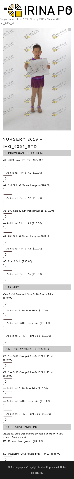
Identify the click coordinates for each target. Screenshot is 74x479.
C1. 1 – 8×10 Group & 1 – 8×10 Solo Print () (28, 358)
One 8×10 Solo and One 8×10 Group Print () (28, 296)
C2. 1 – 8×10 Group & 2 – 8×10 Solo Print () (28, 374)
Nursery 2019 (37, 19)
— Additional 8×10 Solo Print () (25, 310)
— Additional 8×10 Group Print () (26, 323)
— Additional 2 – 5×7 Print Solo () (27, 335)
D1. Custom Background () (23, 441)
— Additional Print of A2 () (22, 198)
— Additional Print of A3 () (22, 223)
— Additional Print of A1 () (22, 172)
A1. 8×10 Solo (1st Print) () (23, 159)
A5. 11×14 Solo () (17, 261)
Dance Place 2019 (18, 19)
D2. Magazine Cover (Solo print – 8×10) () (32, 453)
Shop (3, 19)
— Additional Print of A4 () (22, 248)
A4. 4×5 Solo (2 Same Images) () (26, 236)
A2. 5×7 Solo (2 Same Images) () (26, 185)
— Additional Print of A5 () (22, 274)
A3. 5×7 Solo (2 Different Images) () (28, 210)
